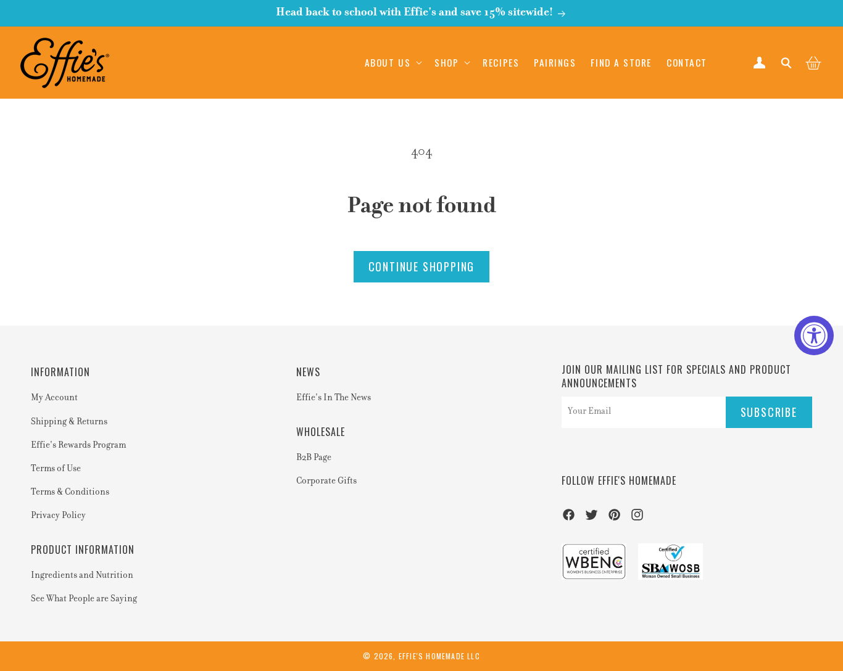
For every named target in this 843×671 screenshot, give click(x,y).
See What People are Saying (84, 599)
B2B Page (313, 458)
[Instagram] (637, 518)
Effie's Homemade (432, 656)
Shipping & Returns (69, 422)
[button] (392, 62)
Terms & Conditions (70, 493)
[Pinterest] (614, 518)
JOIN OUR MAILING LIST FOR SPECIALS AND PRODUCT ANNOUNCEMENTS (676, 376)
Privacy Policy (58, 516)
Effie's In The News (333, 398)
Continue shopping (421, 266)
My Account (54, 398)
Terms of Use (56, 469)
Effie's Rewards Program (78, 446)
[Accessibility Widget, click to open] (814, 335)
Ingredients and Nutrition (82, 576)
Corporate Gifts (326, 482)
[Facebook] (569, 518)
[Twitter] (591, 518)
